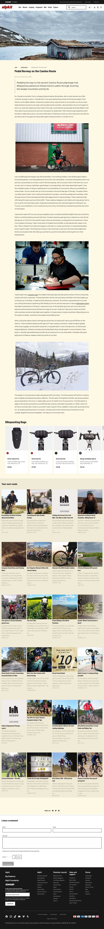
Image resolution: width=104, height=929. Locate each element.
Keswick (87, 880)
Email (54, 827)
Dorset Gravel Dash (58, 673)
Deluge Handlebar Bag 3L (88, 459)
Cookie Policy (63, 914)
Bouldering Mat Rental (75, 900)
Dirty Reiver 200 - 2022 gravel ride (62, 779)
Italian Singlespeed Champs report (11, 727)
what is (4, 857)
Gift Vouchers (73, 884)
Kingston (87, 894)
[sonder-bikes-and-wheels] (8, 2)
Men (20, 7)
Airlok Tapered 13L (13, 459)
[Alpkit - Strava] (27, 916)
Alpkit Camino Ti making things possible (88, 674)
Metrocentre (88, 882)
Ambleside (88, 878)
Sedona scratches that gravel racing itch (87, 779)
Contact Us (96, 2)
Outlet (50, 7)
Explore (55, 7)
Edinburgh (88, 885)
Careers (39, 887)
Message (4, 835)
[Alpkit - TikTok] (15, 916)
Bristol (87, 891)
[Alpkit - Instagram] (11, 916)
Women (25, 7)
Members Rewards (42, 875)
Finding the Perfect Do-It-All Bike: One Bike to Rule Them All (62, 516)
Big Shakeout (10, 876)
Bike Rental (72, 898)
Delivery (71, 887)
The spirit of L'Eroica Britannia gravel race (12, 621)
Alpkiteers (56, 882)
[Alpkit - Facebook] (6, 916)
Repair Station (41, 880)
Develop (55, 898)
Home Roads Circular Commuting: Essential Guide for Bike (13, 674)
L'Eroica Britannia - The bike (11, 778)
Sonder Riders (57, 885)
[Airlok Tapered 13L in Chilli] (7, 453)
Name (4, 827)
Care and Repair (73, 893)
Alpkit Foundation (12, 880)
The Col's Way (31, 620)
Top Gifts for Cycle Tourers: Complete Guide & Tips (36, 719)
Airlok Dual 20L (61, 459)
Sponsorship (40, 889)
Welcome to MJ (57, 875)
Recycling (72, 896)
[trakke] (14, 2)
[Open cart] (98, 7)
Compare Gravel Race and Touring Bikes (13, 569)
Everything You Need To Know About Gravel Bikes (11, 516)
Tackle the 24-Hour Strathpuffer (37, 778)
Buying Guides (57, 889)
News (54, 887)
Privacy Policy (15, 899)
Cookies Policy (22, 899)
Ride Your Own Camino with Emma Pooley (36, 674)
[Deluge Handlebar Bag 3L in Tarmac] (80, 453)
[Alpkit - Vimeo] (23, 916)
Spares (71, 891)
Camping (31, 7)
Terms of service (41, 891)
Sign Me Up (10, 903)
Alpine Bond (72, 880)
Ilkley (86, 889)
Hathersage (88, 875)
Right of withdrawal (52, 918)
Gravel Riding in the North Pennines (60, 621)
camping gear (33, 295)
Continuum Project (42, 882)
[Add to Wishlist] (26, 427)
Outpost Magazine (58, 878)
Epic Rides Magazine (59, 880)
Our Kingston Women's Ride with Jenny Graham (37, 569)
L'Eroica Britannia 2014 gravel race (87, 569)
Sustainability (41, 878)
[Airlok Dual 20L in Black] (56, 453)
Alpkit (7, 872)
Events (55, 900)
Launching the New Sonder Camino (36, 516)
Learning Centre (57, 891)
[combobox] (76, 7)
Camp (54, 894)
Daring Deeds (24, 67)
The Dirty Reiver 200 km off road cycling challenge (63, 727)
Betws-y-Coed (89, 887)
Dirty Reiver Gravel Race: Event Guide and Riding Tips (88, 727)
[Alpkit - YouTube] (19, 916)
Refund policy (41, 894)
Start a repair (88, 2)
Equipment (39, 7)
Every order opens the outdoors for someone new (71, 2)
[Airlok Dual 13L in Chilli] (32, 453)
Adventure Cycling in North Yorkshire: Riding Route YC (86, 516)
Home (16, 67)
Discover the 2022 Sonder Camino (63, 568)
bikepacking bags (83, 303)
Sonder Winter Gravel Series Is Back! (88, 621)
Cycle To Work (73, 903)
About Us (39, 885)
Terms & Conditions (43, 914)
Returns (71, 889)
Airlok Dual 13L (36, 459)
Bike (45, 7)
